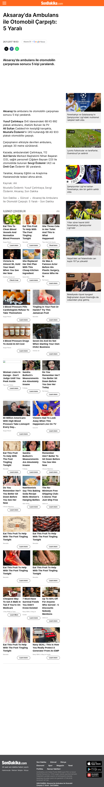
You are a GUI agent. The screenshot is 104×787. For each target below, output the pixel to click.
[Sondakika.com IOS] (94, 763)
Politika (40, 769)
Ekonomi (40, 765)
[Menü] (4, 3)
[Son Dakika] (52, 3)
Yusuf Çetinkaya (13, 121)
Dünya (63, 762)
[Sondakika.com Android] (94, 769)
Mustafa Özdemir (13, 132)
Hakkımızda (6, 770)
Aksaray (8, 111)
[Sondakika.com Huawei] (94, 775)
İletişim (20, 770)
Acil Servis (9, 155)
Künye (26, 770)
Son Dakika (41, 762)
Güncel (53, 762)
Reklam (14, 770)
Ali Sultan (8, 128)
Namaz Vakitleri (53, 769)
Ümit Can (8, 166)
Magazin (60, 765)
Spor (50, 765)
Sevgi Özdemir (37, 163)
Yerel (70, 765)
